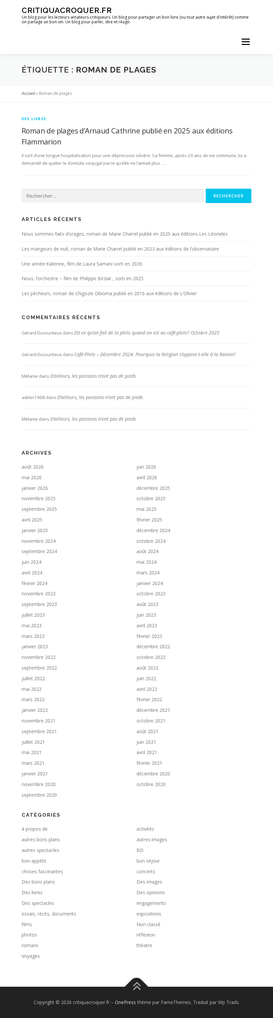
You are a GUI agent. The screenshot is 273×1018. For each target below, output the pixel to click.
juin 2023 (146, 615)
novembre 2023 (39, 593)
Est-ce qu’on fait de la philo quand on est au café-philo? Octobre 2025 (146, 332)
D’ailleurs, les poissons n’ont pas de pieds (93, 376)
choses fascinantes (42, 871)
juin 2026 (146, 467)
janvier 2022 (35, 710)
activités (145, 829)
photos (29, 934)
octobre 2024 (150, 541)
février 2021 (149, 763)
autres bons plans (41, 839)
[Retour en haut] (136, 986)
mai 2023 (32, 625)
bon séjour (148, 861)
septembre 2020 (39, 795)
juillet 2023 (33, 615)
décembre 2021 (153, 710)
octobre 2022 (150, 657)
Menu (245, 42)
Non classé (148, 924)
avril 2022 (146, 689)
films (27, 924)
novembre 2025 (39, 498)
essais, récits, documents (49, 914)
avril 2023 (146, 625)
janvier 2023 (35, 646)
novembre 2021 (39, 720)
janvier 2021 (35, 773)
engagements (151, 903)
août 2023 (147, 604)
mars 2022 (33, 699)
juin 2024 (31, 562)
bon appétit (34, 861)
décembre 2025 (153, 488)
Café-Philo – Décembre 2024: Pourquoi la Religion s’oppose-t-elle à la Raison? (154, 354)
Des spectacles (38, 903)
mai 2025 (146, 509)
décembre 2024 (153, 530)
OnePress (125, 1002)
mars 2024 (147, 572)
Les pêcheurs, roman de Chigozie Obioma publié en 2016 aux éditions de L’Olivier (109, 293)
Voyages (31, 956)
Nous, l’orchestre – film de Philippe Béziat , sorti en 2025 (82, 278)
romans (30, 945)
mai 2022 (32, 689)
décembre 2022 (153, 646)
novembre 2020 (39, 784)
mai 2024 (146, 562)
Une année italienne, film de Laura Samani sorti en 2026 (82, 264)
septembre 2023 (39, 604)
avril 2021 (146, 752)
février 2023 (149, 636)
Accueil (28, 93)
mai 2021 (32, 752)
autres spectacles (40, 850)
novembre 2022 (39, 657)
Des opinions (150, 892)
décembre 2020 (153, 773)
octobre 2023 (150, 593)
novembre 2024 (39, 541)
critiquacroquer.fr (67, 10)
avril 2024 (32, 572)
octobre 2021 (150, 720)
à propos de (35, 829)
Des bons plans (38, 882)
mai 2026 (32, 477)
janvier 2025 (35, 530)
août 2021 (147, 731)
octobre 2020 (150, 784)
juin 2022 (146, 678)
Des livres (34, 118)
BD (139, 850)
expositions (148, 914)
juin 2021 (146, 742)
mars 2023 (33, 636)
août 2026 (33, 467)
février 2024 (34, 583)
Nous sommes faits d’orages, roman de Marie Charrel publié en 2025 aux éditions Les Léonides (125, 234)
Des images (149, 882)
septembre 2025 (39, 509)
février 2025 (149, 519)
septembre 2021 (39, 731)
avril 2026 (146, 477)
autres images (151, 839)
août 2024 (147, 551)
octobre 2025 (150, 498)
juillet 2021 (33, 742)
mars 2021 (33, 763)
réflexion (145, 934)
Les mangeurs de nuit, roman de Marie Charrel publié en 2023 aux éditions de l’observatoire (120, 249)
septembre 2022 (39, 668)
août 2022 (147, 668)
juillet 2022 (33, 678)
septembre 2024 (39, 551)
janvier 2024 (149, 583)
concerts (145, 871)
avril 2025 (32, 519)
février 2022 (149, 699)
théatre (144, 945)
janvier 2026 (35, 488)
